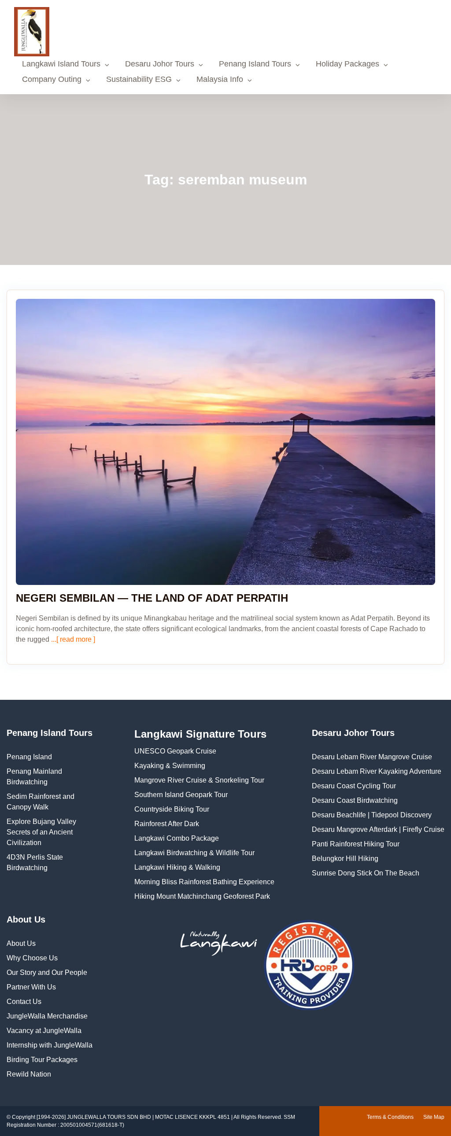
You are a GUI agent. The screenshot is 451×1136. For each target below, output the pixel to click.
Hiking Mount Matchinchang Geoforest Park (202, 896)
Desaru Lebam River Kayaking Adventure (376, 771)
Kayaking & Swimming (169, 765)
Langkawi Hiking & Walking (177, 867)
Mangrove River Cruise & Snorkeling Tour (199, 780)
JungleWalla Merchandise (47, 1016)
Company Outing (51, 79)
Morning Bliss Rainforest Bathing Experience (204, 882)
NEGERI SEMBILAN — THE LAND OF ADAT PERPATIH (152, 598)
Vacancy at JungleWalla (44, 1030)
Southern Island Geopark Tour (181, 794)
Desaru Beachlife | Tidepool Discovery (372, 815)
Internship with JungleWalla (49, 1045)
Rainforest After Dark (166, 823)
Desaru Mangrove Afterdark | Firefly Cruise (378, 829)
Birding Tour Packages (42, 1059)
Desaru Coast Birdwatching (355, 800)
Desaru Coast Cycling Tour (354, 786)
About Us (21, 943)
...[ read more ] (72, 639)
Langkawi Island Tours (61, 63)
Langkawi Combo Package (176, 838)
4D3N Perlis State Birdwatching (35, 862)
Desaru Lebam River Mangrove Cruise (372, 757)
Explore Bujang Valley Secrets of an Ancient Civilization (41, 832)
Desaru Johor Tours (159, 63)
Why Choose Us (32, 958)
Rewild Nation (29, 1074)
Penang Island (29, 757)
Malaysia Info (219, 79)
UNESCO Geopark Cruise (175, 751)
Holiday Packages (347, 63)
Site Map (433, 1117)
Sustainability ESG (139, 79)
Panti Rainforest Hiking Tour (355, 844)
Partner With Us (31, 987)
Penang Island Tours (255, 63)
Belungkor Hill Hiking (345, 858)
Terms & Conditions (390, 1117)
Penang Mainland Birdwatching (34, 777)
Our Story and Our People (47, 972)
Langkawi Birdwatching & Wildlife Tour (194, 853)
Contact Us (24, 1001)
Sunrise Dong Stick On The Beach (365, 873)
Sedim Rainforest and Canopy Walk (40, 802)
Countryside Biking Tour (171, 809)
